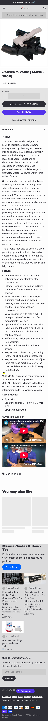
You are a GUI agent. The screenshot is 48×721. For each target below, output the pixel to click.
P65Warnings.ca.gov (31, 390)
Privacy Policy (17, 697)
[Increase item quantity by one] (43, 96)
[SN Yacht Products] (24, 8)
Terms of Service (8, 700)
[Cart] (43, 8)
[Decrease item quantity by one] (5, 96)
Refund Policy (37, 697)
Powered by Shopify (10, 715)
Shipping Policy (23, 700)
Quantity (5, 91)
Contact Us (6, 697)
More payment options (24, 120)
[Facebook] (10, 691)
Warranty (27, 697)
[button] (24, 104)
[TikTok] (3, 691)
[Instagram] (7, 691)
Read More (12, 567)
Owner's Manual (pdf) (13, 416)
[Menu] (4, 8)
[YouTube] (14, 691)
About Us (33, 700)
